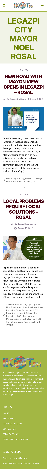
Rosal (8, 313)
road (34, 181)
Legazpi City (18, 178)
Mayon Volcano (24, 181)
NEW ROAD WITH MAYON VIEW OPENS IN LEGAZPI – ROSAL (23, 84)
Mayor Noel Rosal (25, 307)
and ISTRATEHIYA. (14, 304)
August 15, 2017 (25, 228)
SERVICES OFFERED (12, 424)
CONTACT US (9, 429)
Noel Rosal (38, 307)
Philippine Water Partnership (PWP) (22, 310)
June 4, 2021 (38, 99)
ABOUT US (8, 418)
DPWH (9, 178)
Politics (23, 70)
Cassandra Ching (18, 99)
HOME (6, 413)
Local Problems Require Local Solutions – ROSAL (23, 209)
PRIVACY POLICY (11, 434)
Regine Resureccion (26, 224)
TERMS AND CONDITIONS (15, 439)
